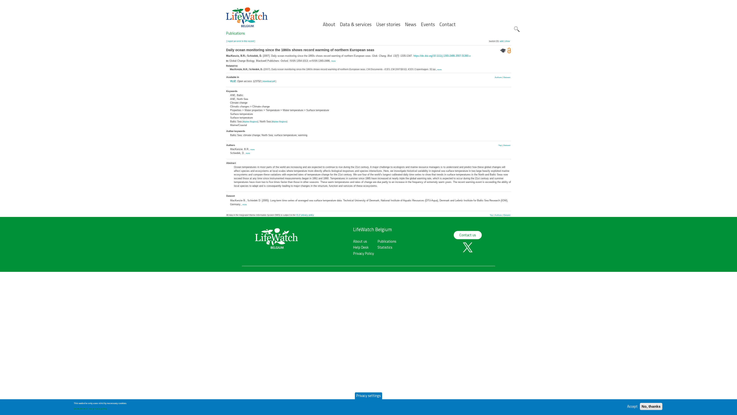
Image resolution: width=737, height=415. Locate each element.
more (333, 61)
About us (360, 241)
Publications (235, 33)
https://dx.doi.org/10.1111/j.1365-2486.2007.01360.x (442, 55)
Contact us (467, 235)
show (507, 41)
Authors (498, 77)
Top (500, 145)
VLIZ (233, 81)
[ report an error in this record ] (240, 41)
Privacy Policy (363, 253)
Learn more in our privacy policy (90, 408)
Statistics (385, 247)
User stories (388, 24)
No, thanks (651, 406)
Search (517, 29)
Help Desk (360, 247)
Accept (632, 406)
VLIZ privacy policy (305, 215)
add (501, 41)
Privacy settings (368, 395)
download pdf (269, 81)
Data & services (356, 24)
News (410, 24)
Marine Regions (250, 121)
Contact (448, 24)
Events (428, 24)
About (329, 24)
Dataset (506, 77)
